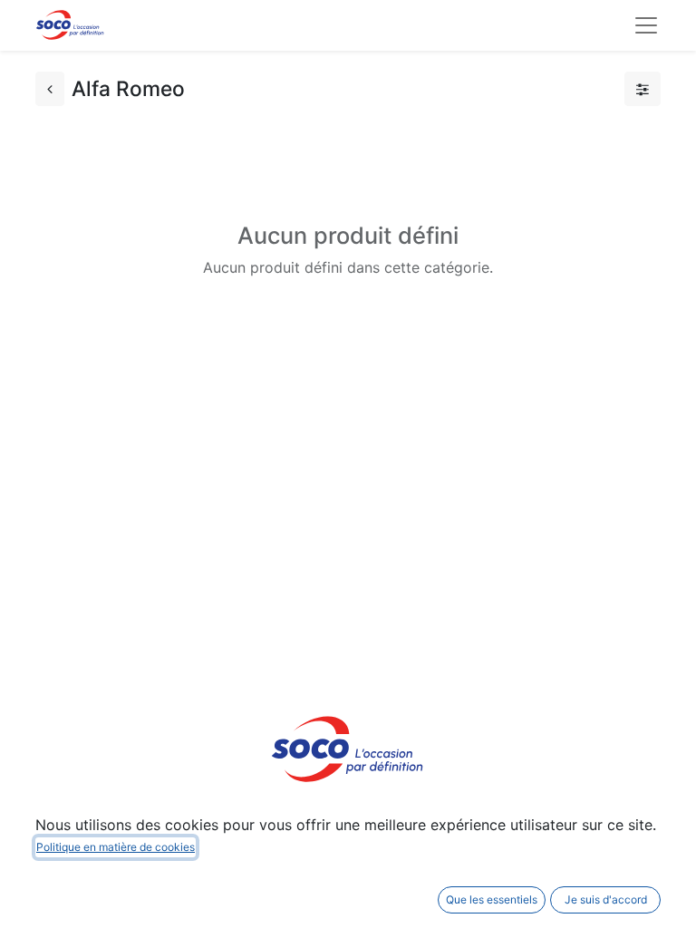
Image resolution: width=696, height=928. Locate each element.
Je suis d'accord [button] (606, 899)
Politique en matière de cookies (115, 847)
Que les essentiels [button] (491, 899)
